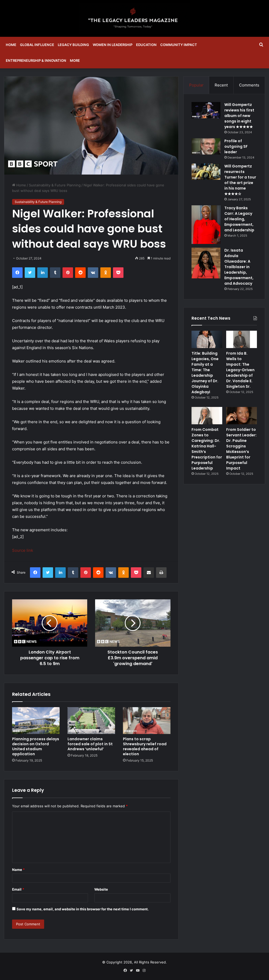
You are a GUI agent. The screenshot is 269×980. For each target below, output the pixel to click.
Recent (221, 85)
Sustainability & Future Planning (55, 185)
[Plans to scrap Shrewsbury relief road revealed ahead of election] (146, 720)
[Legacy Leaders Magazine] (134, 18)
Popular (196, 85)
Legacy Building (73, 45)
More (75, 60)
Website (101, 889)
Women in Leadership (112, 45)
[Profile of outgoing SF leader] (206, 146)
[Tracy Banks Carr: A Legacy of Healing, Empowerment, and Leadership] (206, 224)
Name (18, 869)
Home (11, 45)
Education (146, 45)
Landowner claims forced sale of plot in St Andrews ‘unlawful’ (90, 744)
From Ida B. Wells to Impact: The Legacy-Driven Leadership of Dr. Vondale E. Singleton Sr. (240, 370)
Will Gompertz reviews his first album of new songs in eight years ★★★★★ (239, 115)
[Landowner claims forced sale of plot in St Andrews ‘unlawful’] (91, 720)
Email (18, 889)
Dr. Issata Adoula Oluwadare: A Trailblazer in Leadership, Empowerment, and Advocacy (239, 267)
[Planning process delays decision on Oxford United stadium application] (36, 720)
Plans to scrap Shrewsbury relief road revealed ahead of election (145, 746)
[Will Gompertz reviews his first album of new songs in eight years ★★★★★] (206, 110)
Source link (22, 550)
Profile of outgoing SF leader (236, 146)
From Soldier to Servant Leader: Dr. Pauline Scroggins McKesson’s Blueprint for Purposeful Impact (241, 449)
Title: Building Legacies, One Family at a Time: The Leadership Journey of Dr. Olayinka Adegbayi (205, 373)
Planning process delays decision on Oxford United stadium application (35, 746)
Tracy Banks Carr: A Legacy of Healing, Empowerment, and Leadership (239, 219)
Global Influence (37, 45)
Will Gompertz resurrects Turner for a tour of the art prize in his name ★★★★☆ (240, 180)
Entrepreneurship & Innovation (36, 60)
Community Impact (178, 45)
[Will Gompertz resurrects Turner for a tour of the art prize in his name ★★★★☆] (206, 172)
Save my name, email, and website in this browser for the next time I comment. (83, 909)
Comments (249, 85)
